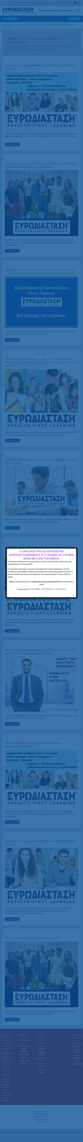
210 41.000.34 (47, 589)
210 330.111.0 (60, 589)
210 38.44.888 (33, 589)
